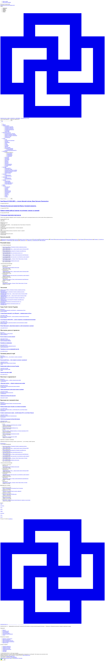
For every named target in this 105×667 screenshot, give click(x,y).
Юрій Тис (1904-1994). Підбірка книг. (10, 494)
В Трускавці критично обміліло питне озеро (11, 260)
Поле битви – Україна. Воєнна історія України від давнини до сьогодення (16, 500)
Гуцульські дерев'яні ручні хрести (10, 215)
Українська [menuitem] (5, 8)
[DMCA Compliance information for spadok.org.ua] (12, 658)
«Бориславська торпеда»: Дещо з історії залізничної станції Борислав (15, 254)
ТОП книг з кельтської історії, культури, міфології (12, 491)
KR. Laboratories (14, 657)
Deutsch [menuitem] (4, 10)
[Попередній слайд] (1, 220)
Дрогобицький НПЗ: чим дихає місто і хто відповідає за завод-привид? (16, 256)
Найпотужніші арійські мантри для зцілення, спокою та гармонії (19, 210)
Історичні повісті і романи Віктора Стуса (10, 427)
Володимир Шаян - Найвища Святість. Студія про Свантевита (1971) (15, 430)
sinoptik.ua (10, 518)
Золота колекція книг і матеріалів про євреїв (11, 433)
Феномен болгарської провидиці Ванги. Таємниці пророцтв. (18, 206)
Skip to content (5, 1)
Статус (4, 634)
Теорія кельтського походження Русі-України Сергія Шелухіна (14, 250)
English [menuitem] (4, 9)
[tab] (52, 224)
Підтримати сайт (11, 5)
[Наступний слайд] (4, 220)
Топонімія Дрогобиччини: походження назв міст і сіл (12, 252)
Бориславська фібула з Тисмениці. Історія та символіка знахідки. (15, 446)
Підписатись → (3, 443)
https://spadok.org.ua (26, 655)
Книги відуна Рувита (7, 497)
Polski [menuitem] (4, 11)
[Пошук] (11, 120)
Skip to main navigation (7, 2)
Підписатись (2, 5)
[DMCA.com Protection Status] (6, 658)
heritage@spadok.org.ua (10, 656)
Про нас (6, 5)
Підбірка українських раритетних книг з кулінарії (12, 424)
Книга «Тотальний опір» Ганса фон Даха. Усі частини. (13, 488)
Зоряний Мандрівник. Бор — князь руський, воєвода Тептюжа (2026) (16, 271)
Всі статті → (2, 309)
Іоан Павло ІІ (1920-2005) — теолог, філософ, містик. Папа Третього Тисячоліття (24, 201)
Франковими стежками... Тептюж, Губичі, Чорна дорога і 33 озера (15, 258)
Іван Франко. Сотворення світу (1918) (10, 436)
